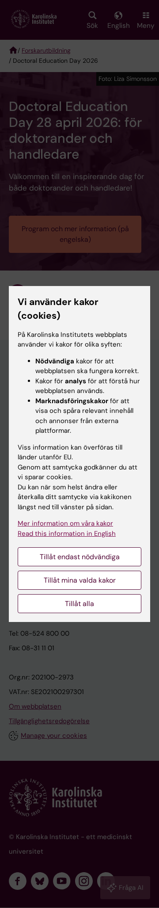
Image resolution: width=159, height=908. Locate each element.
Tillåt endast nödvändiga (80, 556)
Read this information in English (67, 533)
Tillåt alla (79, 603)
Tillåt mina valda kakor (80, 580)
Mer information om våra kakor (65, 523)
